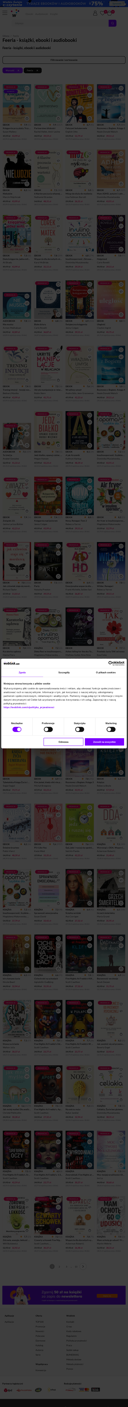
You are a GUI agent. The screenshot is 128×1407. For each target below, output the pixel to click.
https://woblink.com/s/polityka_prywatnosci (29, 707)
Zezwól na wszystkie (104, 742)
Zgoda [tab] (22, 672)
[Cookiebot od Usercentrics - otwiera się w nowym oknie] (110, 663)
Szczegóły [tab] (64, 672)
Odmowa (63, 742)
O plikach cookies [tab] (106, 672)
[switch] (48, 729)
